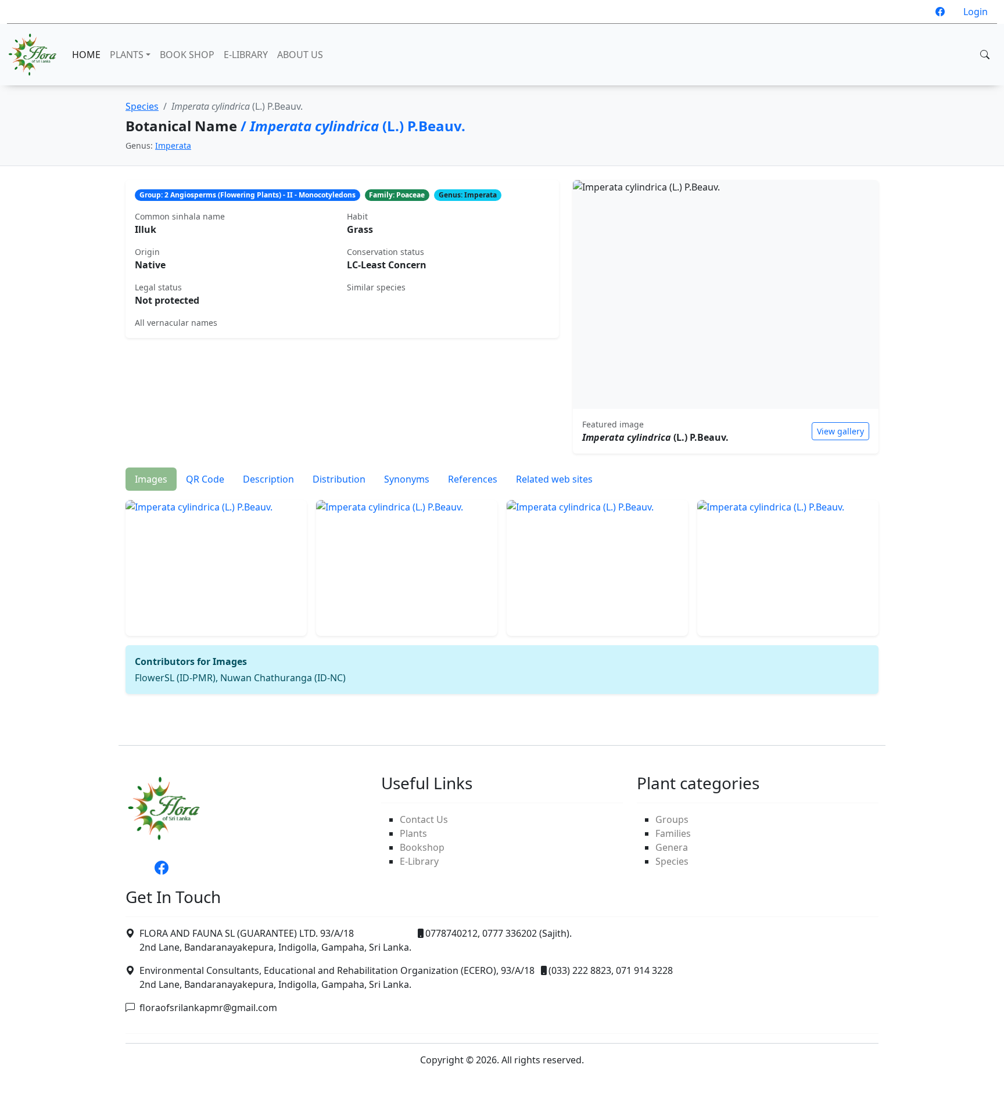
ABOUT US (300, 54)
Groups (672, 819)
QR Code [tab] (205, 479)
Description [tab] (268, 479)
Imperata (173, 145)
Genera (671, 847)
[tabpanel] (502, 592)
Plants (413, 833)
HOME (86, 54)
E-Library (419, 861)
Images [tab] (151, 479)
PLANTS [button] (127, 54)
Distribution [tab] (339, 479)
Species (142, 106)
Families (673, 833)
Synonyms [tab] (406, 479)
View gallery (840, 431)
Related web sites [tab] (554, 479)
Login (975, 11)
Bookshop (422, 847)
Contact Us (424, 819)
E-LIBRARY (246, 54)
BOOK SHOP (187, 54)
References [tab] (472, 479)
